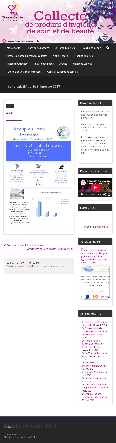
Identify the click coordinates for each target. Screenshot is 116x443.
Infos (10, 106)
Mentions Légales (82, 63)
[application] (95, 187)
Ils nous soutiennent (17, 63)
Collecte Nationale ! (95, 372)
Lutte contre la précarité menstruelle (93, 364)
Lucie (11, 112)
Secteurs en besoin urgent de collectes (26, 55)
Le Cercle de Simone (96, 378)
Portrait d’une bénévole (91, 342)
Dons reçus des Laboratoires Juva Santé (95, 395)
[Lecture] (82, 194)
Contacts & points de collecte (62, 71)
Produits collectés (83, 55)
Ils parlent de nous (44, 63)
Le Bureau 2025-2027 (66, 47)
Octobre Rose (92, 347)
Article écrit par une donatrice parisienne (49, 248)
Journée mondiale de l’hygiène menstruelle (94, 386)
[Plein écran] (109, 194)
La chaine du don (92, 47)
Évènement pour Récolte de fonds (25, 245)
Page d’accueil (13, 47)
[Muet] (104, 194)
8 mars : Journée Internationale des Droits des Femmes (95, 331)
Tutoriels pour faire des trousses (24, 71)
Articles (63, 63)
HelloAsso (102, 226)
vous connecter (27, 266)
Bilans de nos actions (38, 47)
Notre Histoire (60, 55)
